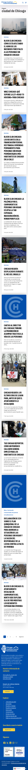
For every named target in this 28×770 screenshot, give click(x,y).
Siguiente (21, 636)
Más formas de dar (11, 716)
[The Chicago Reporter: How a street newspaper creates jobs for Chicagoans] (14, 447)
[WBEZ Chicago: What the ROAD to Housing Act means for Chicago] (14, 92)
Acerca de (9, 710)
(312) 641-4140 (7, 678)
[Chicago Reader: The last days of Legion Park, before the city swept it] (14, 386)
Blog (5, 510)
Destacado (10, 510)
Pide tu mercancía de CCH (14, 718)
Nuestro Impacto (11, 708)
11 (16, 636)
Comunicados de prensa (11, 512)
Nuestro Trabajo (10, 706)
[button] (26, 2)
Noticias (6, 37)
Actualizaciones (8, 515)
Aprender (9, 703)
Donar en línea (10, 714)
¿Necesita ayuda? (11, 701)
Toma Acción (9, 712)
